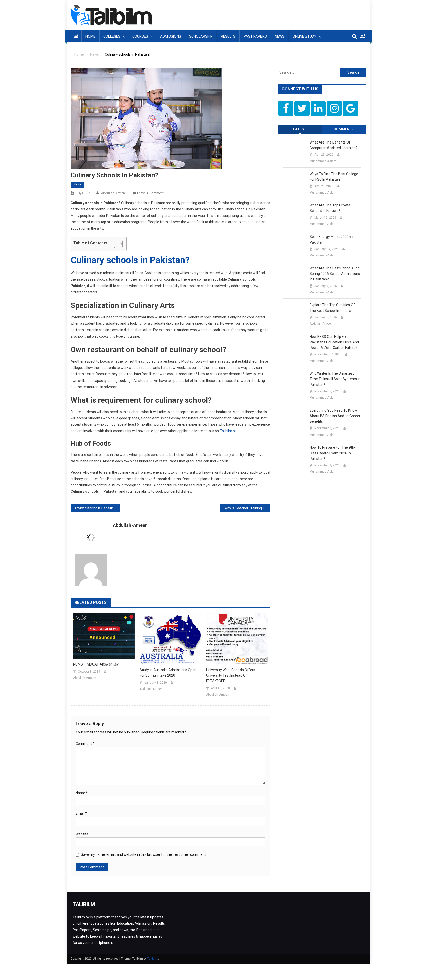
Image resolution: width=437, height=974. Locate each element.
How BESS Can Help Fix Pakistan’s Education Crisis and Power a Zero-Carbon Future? (334, 342)
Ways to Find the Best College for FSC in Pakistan (334, 176)
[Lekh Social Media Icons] (285, 108)
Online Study (304, 36)
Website (82, 834)
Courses (140, 36)
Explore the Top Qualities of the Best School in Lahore (332, 308)
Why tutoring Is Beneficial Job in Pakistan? (98, 508)
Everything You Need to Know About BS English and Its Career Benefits (335, 415)
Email (81, 813)
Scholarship (201, 36)
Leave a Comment (150, 193)
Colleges (111, 36)
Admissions (170, 36)
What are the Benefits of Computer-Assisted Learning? (333, 145)
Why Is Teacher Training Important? (247, 508)
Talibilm (152, 958)
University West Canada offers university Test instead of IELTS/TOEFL (230, 675)
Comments (344, 129)
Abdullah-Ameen (113, 193)
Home (90, 36)
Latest (300, 129)
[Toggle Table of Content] (115, 244)
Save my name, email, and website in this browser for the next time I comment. (144, 854)
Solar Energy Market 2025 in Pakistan (332, 239)
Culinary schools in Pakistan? (130, 260)
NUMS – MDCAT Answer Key (96, 664)
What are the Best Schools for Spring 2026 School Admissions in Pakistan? (335, 273)
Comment (85, 744)
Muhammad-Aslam (323, 161)
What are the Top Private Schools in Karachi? (330, 208)
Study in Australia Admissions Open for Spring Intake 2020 (168, 672)
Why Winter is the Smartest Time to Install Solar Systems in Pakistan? (335, 379)
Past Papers (255, 36)
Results (228, 36)
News (280, 36)
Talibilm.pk (228, 431)
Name (82, 793)
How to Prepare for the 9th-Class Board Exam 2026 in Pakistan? (332, 453)
